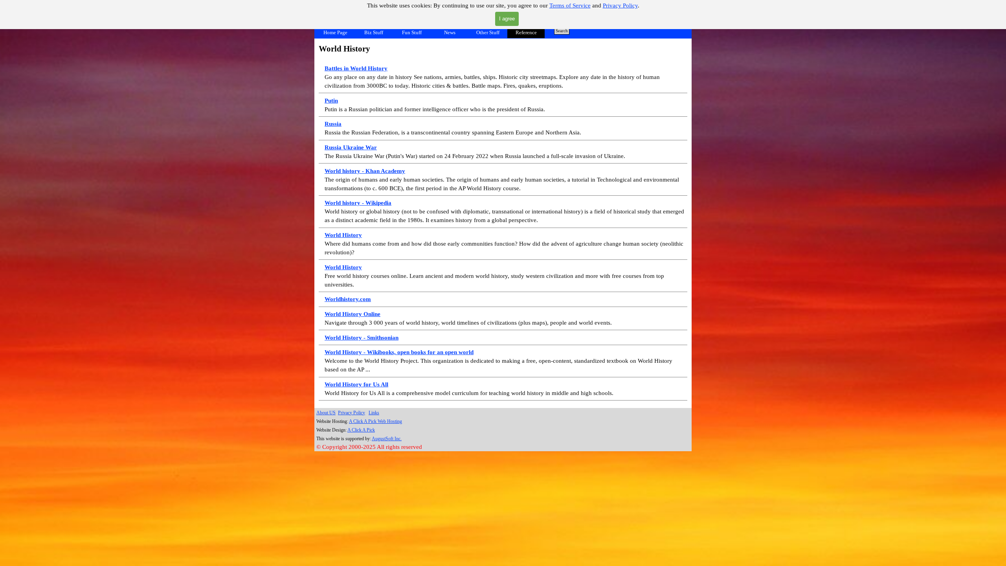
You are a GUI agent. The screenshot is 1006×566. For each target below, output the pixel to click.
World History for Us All (356, 384)
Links (374, 412)
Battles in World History (356, 68)
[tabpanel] (503, 222)
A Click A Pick (361, 430)
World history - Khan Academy (365, 171)
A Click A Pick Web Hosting (375, 421)
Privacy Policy (620, 5)
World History (343, 235)
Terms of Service (570, 5)
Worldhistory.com (348, 299)
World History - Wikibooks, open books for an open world (399, 352)
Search (562, 31)
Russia (333, 124)
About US (326, 412)
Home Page (335, 32)
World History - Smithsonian (361, 337)
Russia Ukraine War (351, 147)
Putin (331, 100)
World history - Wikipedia (358, 203)
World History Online (352, 314)
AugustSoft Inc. (387, 438)
